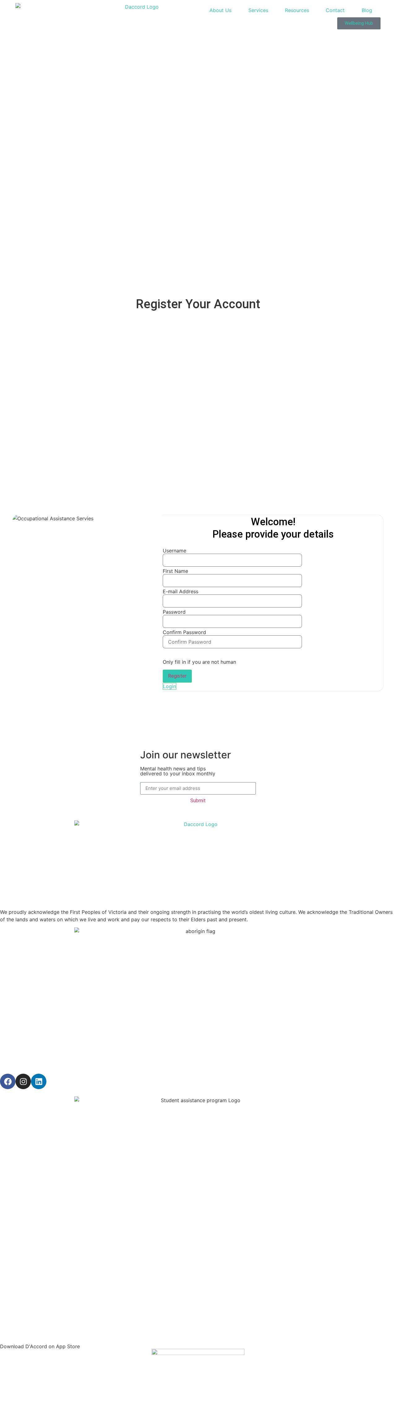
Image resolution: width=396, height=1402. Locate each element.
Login (169, 686)
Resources (297, 10)
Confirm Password (184, 632)
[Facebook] (7, 1081)
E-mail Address (180, 591)
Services (258, 10)
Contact (335, 10)
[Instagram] (23, 1081)
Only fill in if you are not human (199, 661)
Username (174, 550)
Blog (367, 10)
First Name (175, 571)
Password (174, 611)
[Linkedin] (38, 1081)
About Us (220, 10)
